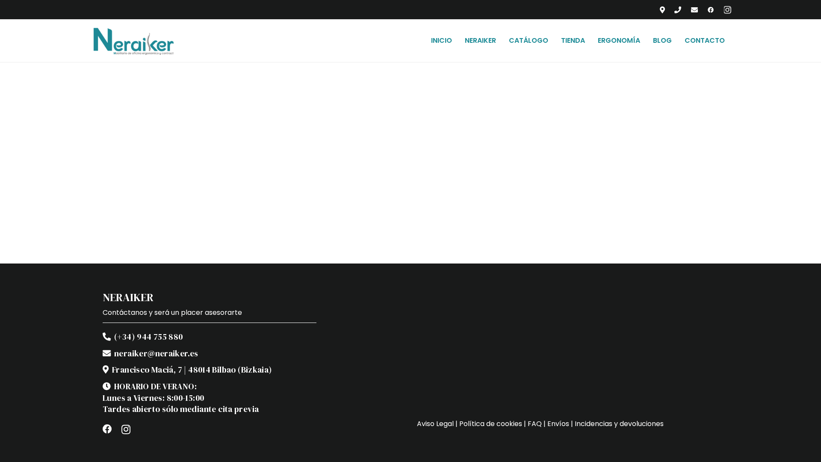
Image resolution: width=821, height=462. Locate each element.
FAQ (535, 424)
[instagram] (728, 10)
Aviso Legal (435, 424)
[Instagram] (125, 429)
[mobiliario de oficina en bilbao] (133, 41)
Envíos (558, 424)
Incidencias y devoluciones (619, 424)
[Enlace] (662, 10)
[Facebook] (107, 429)
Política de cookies (490, 424)
